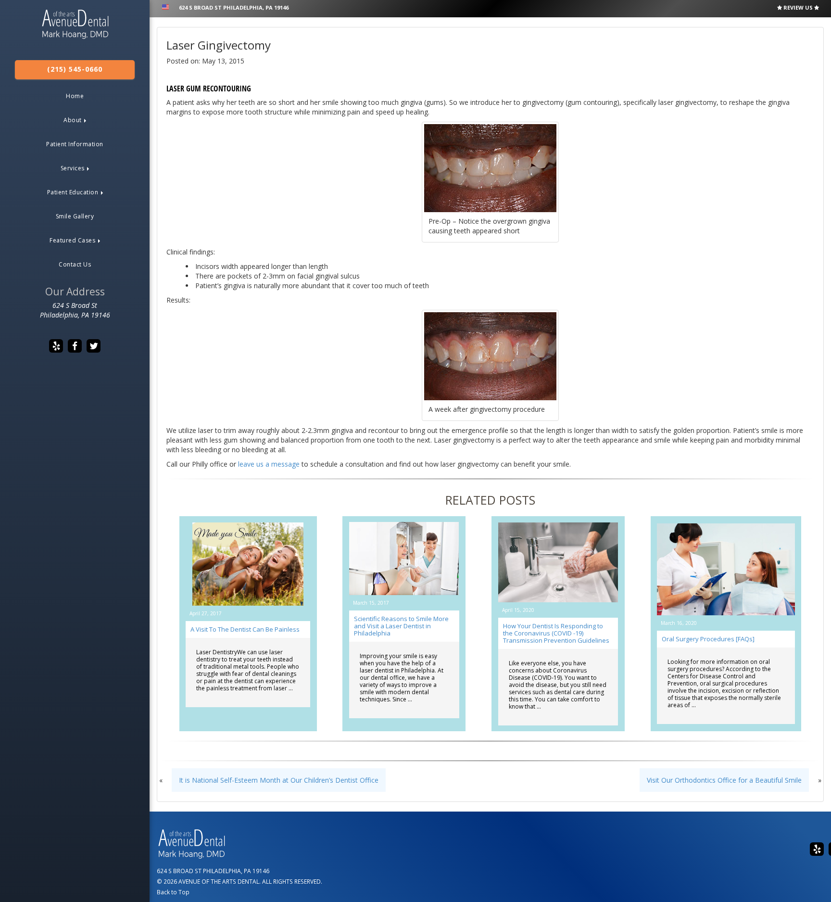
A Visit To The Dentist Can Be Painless (245, 629)
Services (74, 168)
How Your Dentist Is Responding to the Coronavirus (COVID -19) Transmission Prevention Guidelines (556, 633)
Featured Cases (73, 240)
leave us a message (269, 464)
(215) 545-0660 (74, 69)
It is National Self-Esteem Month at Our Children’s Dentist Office (278, 780)
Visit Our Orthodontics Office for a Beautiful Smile (724, 780)
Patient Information (74, 144)
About (73, 120)
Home (75, 96)
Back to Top (173, 892)
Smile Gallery (75, 216)
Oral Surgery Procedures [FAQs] (708, 639)
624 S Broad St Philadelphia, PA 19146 (234, 7)
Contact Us (75, 264)
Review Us (798, 7)
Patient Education (73, 192)
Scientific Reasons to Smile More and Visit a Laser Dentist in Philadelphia (401, 625)
